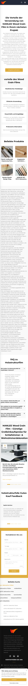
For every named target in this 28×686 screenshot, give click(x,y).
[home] (3, 2)
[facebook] (10, 656)
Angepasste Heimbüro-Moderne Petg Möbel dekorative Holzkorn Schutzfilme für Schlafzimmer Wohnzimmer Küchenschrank (21, 160)
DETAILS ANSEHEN (7, 151)
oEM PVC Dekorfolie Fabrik (11, 605)
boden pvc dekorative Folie (11, 616)
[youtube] (18, 656)
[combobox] (8, 555)
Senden (14, 571)
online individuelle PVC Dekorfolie (12, 608)
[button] (8, 484)
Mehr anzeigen (7, 479)
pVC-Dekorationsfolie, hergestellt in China (13, 612)
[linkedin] (14, 656)
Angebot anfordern (14, 70)
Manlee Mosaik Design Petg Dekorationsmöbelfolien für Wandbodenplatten (7, 178)
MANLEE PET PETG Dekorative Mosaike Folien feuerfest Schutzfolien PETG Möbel (21, 178)
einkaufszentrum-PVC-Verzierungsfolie (14, 619)
